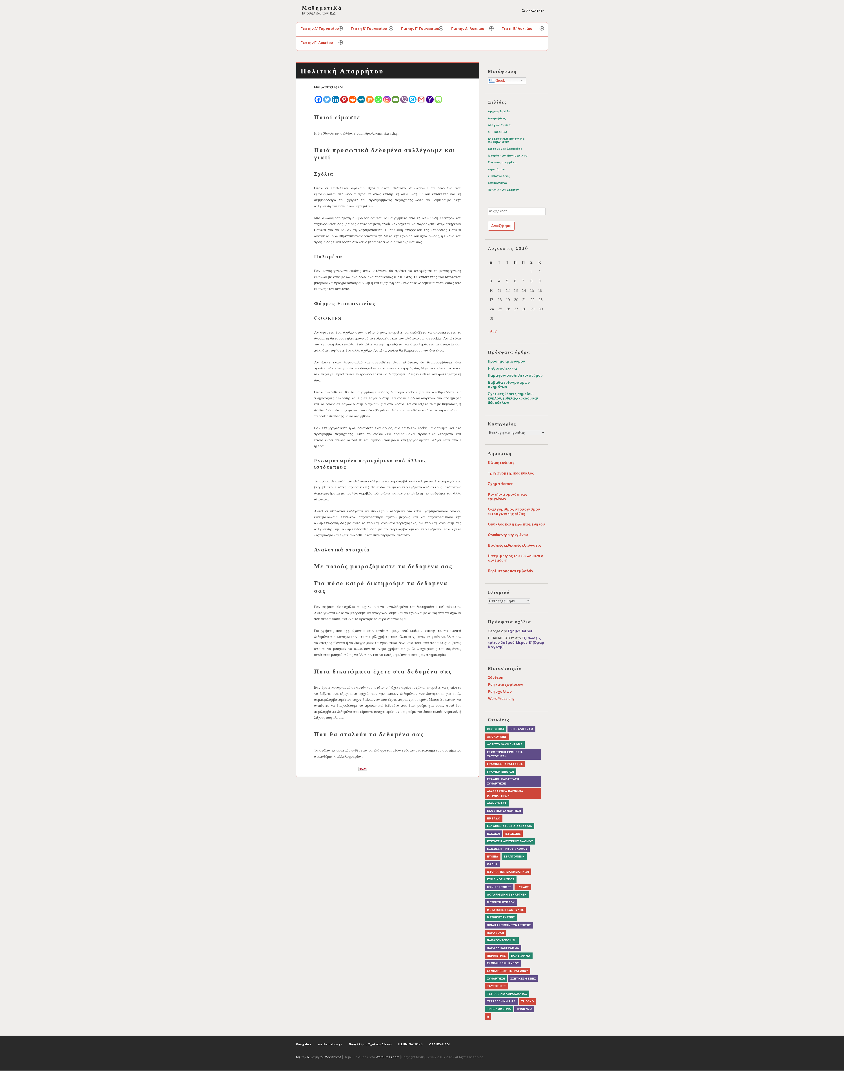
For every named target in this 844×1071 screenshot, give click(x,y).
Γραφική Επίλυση (500, 771)
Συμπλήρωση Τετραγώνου (507, 970)
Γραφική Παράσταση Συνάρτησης (503, 781)
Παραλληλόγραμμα (503, 948)
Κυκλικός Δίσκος (500, 879)
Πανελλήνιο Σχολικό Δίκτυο (370, 1044)
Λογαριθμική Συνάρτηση (507, 894)
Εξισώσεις (512, 833)
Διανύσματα (497, 803)
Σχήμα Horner (500, 484)
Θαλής (492, 864)
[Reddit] (353, 97)
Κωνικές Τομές (499, 887)
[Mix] (370, 97)
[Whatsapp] (378, 97)
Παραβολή (495, 932)
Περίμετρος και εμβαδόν (510, 571)
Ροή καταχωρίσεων (505, 684)
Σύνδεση (495, 677)
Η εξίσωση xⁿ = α (502, 368)
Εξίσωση (493, 833)
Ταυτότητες (496, 986)
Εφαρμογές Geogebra (505, 148)
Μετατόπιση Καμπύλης (505, 910)
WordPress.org (501, 699)
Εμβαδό (493, 818)
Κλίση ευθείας (501, 463)
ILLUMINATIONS (410, 1044)
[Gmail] (421, 97)
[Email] (395, 97)
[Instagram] (387, 97)
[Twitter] (327, 97)
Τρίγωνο (527, 1001)
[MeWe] (361, 97)
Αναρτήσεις (497, 118)
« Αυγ (492, 331)
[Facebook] (318, 97)
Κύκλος (523, 887)
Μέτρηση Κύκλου (501, 902)
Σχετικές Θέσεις (523, 978)
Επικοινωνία (497, 182)
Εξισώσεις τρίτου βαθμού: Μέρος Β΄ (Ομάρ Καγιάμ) (516, 642)
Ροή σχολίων (500, 692)
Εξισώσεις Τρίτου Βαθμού (507, 848)
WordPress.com (387, 1057)
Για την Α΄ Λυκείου (467, 29)
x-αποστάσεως (499, 176)
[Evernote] (438, 97)
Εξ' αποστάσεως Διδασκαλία (509, 826)
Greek (500, 80)
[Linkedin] (335, 97)
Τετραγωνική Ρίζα (501, 1001)
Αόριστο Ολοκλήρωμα (504, 744)
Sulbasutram (521, 729)
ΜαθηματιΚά (322, 8)
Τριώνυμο (524, 1009)
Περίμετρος (496, 955)
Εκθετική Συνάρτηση (504, 810)
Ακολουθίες (497, 736)
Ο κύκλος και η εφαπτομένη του (516, 524)
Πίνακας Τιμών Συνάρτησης (509, 925)
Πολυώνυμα (520, 955)
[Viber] (404, 97)
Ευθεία (492, 856)
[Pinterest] (344, 97)
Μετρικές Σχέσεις (501, 917)
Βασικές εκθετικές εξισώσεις (514, 545)
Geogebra (495, 729)
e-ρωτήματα (497, 169)
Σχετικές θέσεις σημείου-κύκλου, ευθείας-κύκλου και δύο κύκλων (513, 398)
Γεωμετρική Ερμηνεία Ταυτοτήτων (505, 754)
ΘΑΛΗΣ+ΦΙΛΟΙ (439, 1044)
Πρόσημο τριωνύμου (506, 361)
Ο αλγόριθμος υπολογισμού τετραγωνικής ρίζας (514, 511)
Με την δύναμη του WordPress (319, 1057)
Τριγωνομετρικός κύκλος (511, 473)
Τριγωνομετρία (499, 1009)
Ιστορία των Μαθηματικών (508, 155)
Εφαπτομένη (514, 856)
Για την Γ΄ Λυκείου (316, 43)
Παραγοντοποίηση (502, 940)
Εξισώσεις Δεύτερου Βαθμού (510, 841)
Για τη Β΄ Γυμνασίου (369, 29)
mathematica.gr (330, 1044)
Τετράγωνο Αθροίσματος (507, 993)
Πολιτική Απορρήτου (503, 189)
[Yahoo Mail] (430, 97)
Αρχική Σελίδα (499, 111)
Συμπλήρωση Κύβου (503, 963)
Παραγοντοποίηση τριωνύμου (515, 375)
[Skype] (413, 97)
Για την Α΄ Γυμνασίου (319, 29)
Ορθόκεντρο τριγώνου (508, 535)
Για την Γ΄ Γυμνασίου (420, 29)
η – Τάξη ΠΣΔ (497, 131)
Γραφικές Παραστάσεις (505, 764)
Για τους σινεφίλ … (503, 162)
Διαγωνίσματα (499, 125)
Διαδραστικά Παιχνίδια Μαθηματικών (506, 140)
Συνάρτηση (496, 978)
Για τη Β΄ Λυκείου (517, 29)
